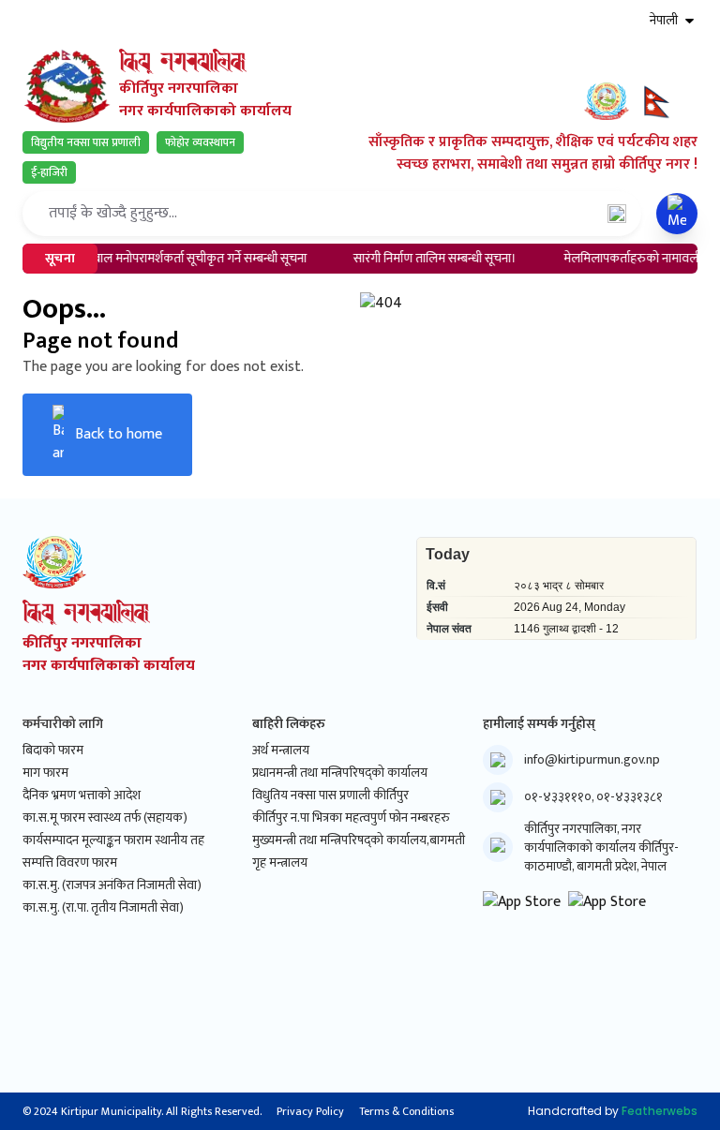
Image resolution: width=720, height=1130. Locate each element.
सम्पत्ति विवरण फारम (69, 863)
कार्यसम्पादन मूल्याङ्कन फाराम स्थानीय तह (113, 840)
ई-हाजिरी (49, 172)
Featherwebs (660, 1111)
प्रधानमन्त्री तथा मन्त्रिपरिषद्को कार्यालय (340, 773)
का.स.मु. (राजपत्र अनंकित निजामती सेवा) (112, 885)
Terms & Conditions (406, 1111)
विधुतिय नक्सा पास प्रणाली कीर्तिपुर (330, 795)
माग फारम (45, 773)
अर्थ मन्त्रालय (280, 750)
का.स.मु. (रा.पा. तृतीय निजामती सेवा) (103, 908)
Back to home (118, 434)
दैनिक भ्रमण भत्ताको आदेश (81, 795)
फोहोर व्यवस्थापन (200, 142)
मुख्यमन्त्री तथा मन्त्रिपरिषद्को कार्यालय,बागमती (358, 840)
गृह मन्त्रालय (280, 863)
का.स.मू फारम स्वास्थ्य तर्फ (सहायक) (105, 818)
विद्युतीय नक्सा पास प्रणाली (86, 142)
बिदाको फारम (52, 750)
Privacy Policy (310, 1111)
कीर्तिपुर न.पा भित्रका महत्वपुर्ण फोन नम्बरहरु (351, 818)
